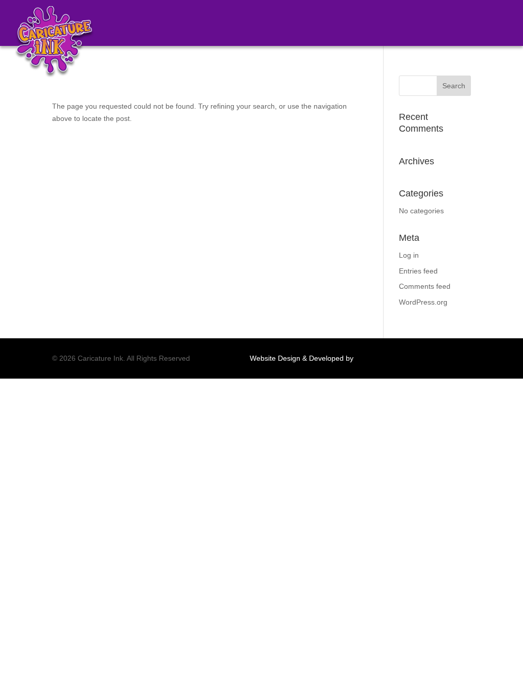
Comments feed (424, 286)
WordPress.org (423, 302)
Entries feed (418, 271)
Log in (409, 255)
